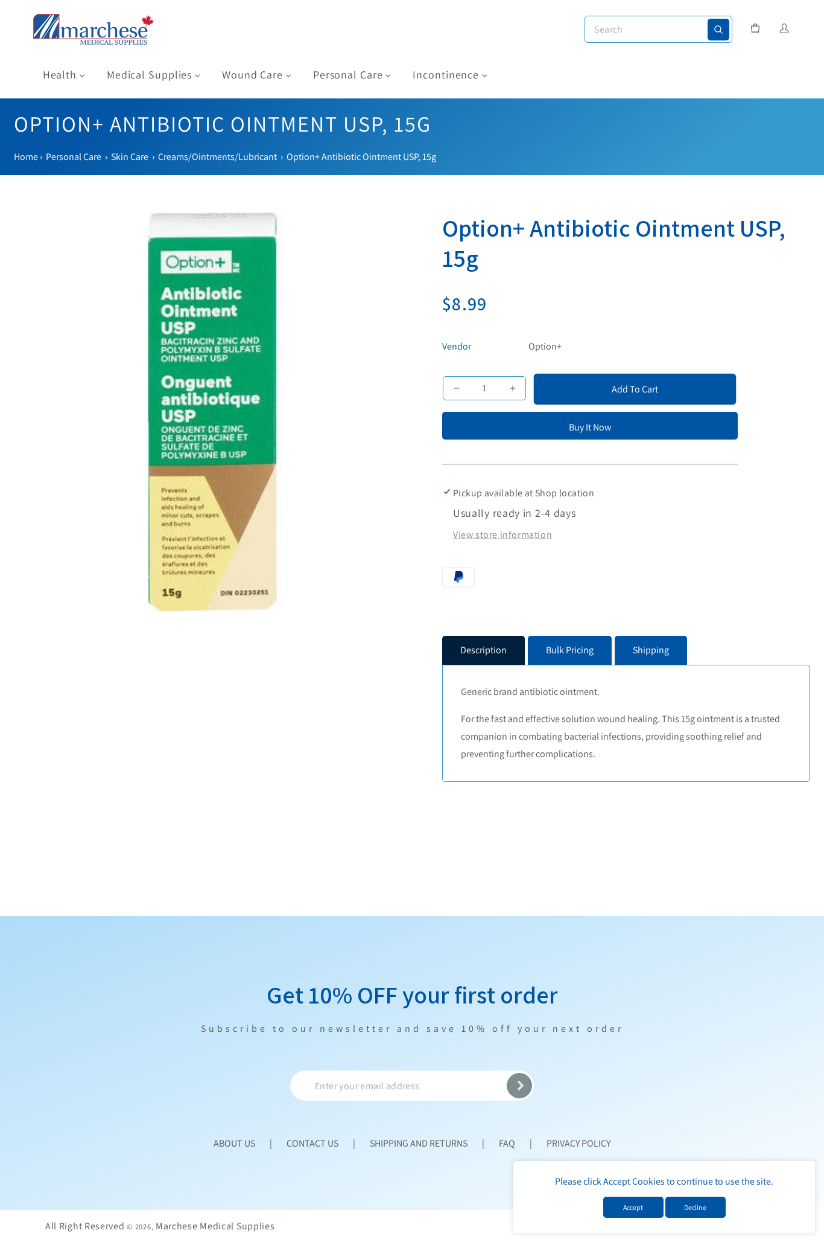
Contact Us (312, 1143)
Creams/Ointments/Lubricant (217, 156)
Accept (633, 1207)
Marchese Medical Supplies (215, 1226)
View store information (502, 534)
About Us (234, 1143)
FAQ (507, 1143)
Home (26, 156)
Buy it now (590, 427)
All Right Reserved (85, 1226)
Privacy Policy (578, 1143)
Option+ (545, 346)
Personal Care (73, 156)
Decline (695, 1207)
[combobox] (658, 29)
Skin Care (129, 156)
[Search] (718, 29)
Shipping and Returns (418, 1143)
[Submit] (519, 1085)
